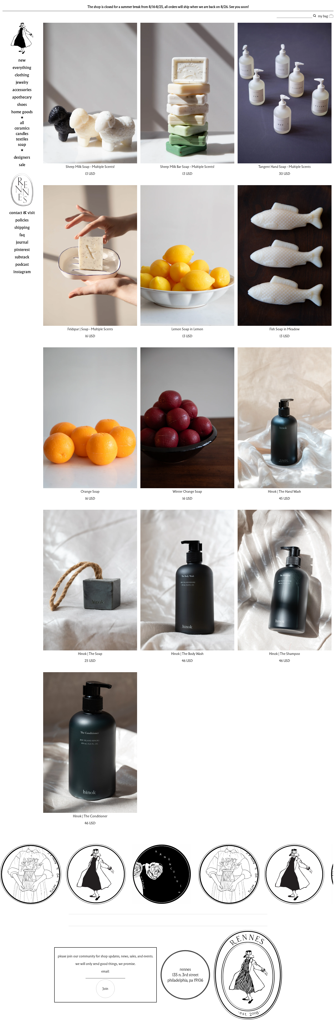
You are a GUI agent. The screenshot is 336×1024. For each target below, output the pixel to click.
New (22, 60)
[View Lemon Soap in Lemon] (187, 255)
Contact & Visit (22, 212)
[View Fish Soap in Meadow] (285, 255)
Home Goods (22, 112)
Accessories (22, 89)
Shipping (22, 227)
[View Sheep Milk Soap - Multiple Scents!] (90, 93)
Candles (22, 133)
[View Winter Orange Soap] (187, 417)
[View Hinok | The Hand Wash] (285, 417)
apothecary (22, 97)
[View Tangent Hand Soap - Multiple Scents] (285, 93)
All (22, 122)
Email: (105, 971)
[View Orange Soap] (90, 417)
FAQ (22, 235)
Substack (22, 257)
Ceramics (22, 128)
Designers (22, 157)
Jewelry (22, 82)
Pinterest (22, 249)
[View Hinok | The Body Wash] (187, 580)
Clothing (22, 75)
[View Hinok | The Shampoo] (285, 580)
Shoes (22, 104)
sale (22, 164)
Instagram (22, 272)
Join (105, 988)
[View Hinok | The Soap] (90, 580)
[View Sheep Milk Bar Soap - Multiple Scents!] (187, 93)
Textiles (22, 139)
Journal (22, 242)
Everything (22, 67)
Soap (22, 144)
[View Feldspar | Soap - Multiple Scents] (90, 255)
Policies (22, 220)
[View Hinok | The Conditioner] (90, 742)
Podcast (22, 264)
